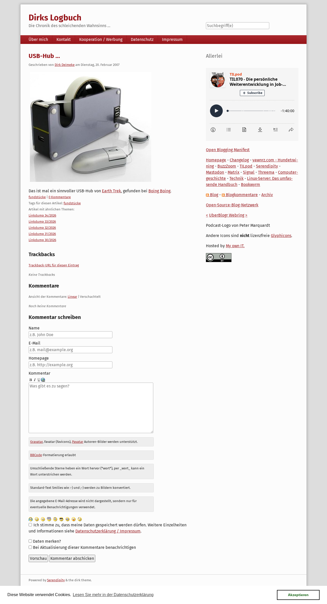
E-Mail (34, 343)
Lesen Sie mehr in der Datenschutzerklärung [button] (113, 595)
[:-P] (74, 518)
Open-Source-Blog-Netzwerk (232, 205)
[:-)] (37, 518)
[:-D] (67, 518)
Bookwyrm (250, 184)
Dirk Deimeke (65, 65)
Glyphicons (281, 235)
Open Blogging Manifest (228, 149)
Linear (72, 297)
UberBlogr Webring (226, 215)
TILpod (246, 166)
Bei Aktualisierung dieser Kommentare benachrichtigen (84, 547)
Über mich (38, 39)
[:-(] (55, 518)
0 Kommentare (60, 197)
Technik (236, 178)
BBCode (36, 455)
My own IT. (235, 245)
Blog (213, 194)
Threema (266, 172)
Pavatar (77, 442)
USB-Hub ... (44, 56)
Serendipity (267, 166)
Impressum (172, 39)
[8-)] (61, 518)
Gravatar (36, 442)
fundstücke (37, 197)
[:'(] (31, 518)
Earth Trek (111, 190)
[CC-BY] (218, 257)
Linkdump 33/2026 (42, 221)
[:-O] (49, 518)
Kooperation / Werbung (100, 39)
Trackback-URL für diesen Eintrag (54, 265)
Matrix (233, 172)
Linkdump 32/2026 (42, 228)
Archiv (267, 194)
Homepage (39, 358)
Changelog (239, 160)
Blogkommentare (241, 194)
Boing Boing (159, 190)
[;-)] (80, 518)
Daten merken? (47, 541)
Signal (248, 172)
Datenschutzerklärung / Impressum (108, 531)
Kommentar (39, 373)
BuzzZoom (226, 166)
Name (34, 328)
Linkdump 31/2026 (42, 234)
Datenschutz (142, 39)
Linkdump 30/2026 (42, 240)
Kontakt (63, 39)
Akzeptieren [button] (298, 595)
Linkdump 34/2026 (42, 215)
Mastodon (215, 172)
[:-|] (43, 518)
